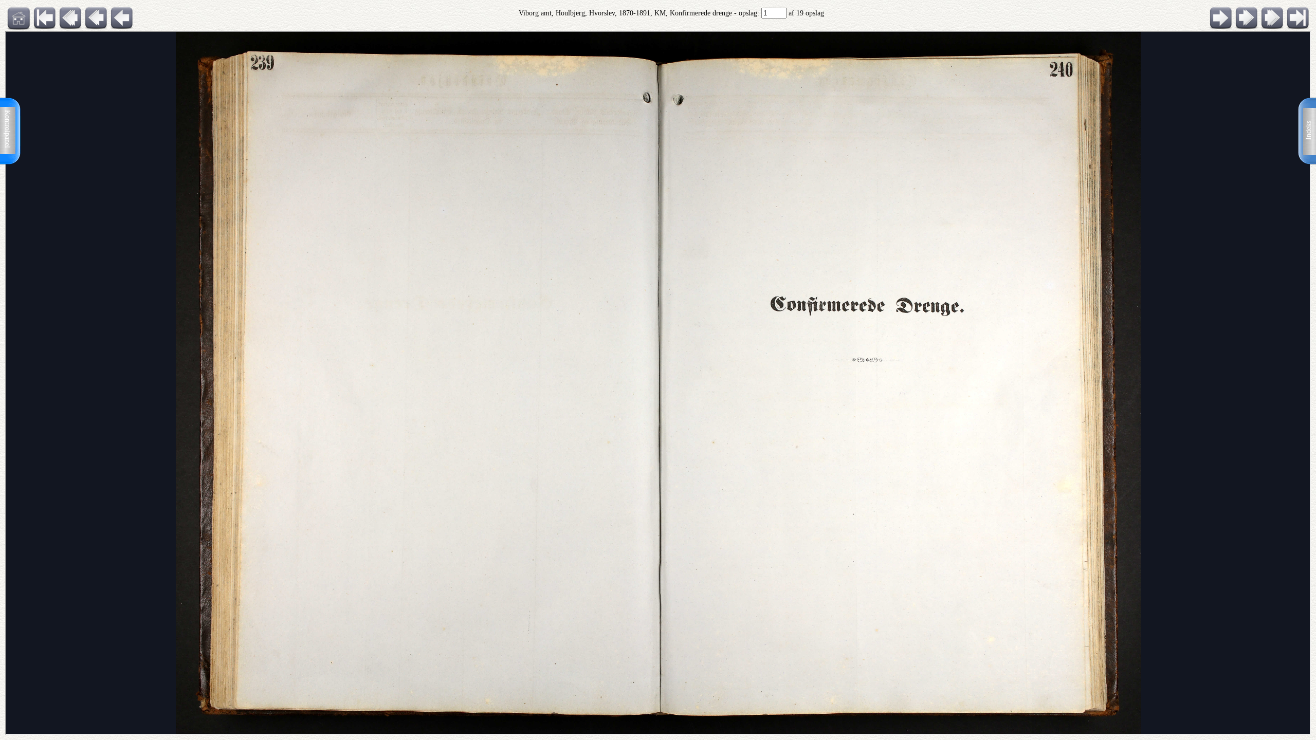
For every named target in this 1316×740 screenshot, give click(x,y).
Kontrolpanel (7, 129)
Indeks (1308, 130)
